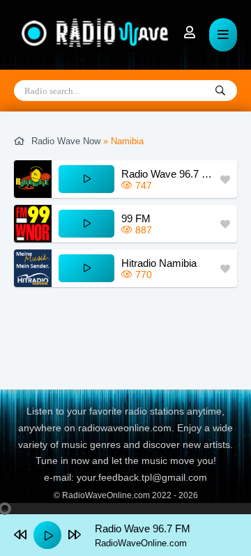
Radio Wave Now (65, 141)
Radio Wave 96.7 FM (167, 174)
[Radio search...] (220, 91)
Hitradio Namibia (159, 263)
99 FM (136, 218)
